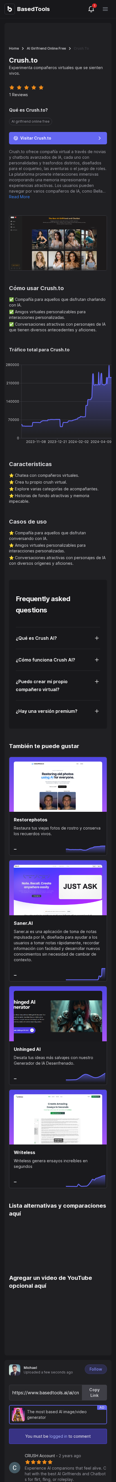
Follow (96, 1369)
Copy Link (94, 1392)
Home (14, 48)
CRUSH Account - (53, 1455)
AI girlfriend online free (46, 48)
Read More (19, 196)
